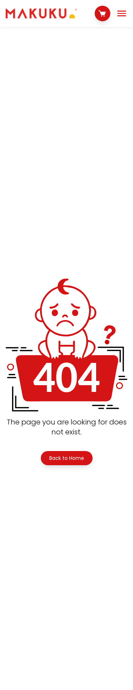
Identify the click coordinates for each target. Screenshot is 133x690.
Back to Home (66, 458)
